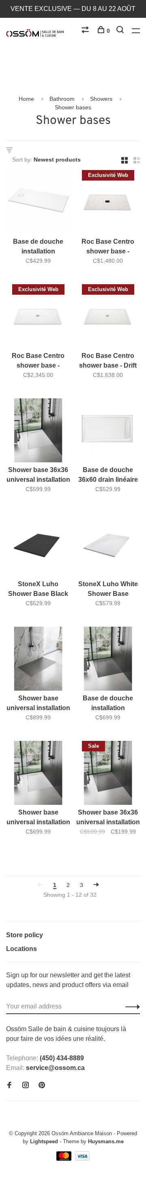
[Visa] (82, 1158)
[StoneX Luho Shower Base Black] (38, 546)
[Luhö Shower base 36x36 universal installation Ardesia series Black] (108, 774)
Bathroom (62, 99)
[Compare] (86, 31)
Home (26, 99)
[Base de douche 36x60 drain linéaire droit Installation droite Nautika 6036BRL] (108, 431)
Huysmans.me (106, 1141)
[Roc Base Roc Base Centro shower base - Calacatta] (38, 317)
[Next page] (96, 885)
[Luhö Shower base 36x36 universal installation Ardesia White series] (38, 431)
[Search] (121, 31)
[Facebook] (9, 1085)
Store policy (24, 935)
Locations (21, 948)
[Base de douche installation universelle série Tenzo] (38, 203)
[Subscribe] (130, 1006)
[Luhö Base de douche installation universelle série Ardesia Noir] (108, 660)
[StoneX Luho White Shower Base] (108, 546)
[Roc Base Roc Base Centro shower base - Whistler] (108, 203)
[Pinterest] (42, 1085)
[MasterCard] (64, 1158)
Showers (101, 99)
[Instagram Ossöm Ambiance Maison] (25, 1085)
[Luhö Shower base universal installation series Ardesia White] (38, 774)
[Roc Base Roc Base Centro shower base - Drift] (108, 317)
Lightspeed (44, 1141)
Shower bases (73, 107)
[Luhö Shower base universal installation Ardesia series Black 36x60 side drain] (38, 660)
